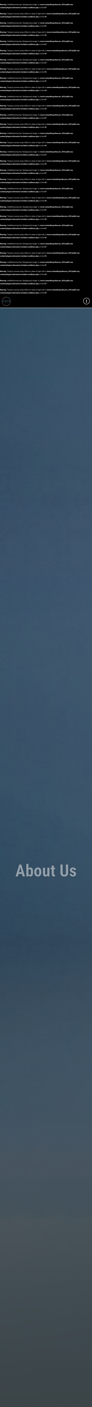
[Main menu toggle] (86, 301)
